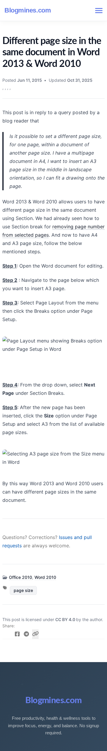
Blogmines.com (27, 10)
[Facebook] (17, 634)
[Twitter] (8, 634)
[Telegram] (26, 634)
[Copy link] (35, 634)
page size (23, 590)
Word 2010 (45, 577)
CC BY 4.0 (65, 619)
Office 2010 (20, 577)
